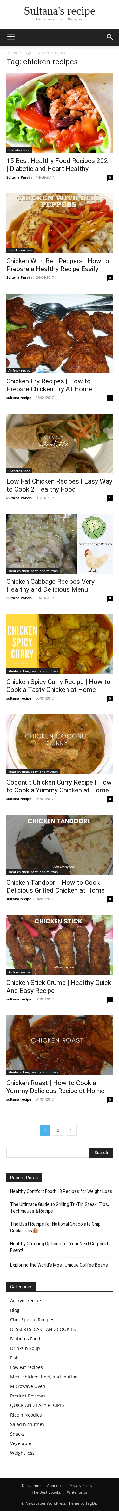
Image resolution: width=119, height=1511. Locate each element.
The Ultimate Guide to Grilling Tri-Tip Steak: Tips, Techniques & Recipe (59, 1208)
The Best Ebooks (46, 1492)
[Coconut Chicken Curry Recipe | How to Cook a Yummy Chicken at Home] (59, 744)
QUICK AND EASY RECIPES (37, 1405)
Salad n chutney (27, 1424)
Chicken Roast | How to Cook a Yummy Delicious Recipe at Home (55, 1087)
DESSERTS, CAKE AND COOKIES (43, 1329)
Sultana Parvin (19, 177)
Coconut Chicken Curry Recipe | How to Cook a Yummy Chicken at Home (59, 786)
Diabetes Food (19, 150)
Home (11, 52)
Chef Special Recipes (32, 1320)
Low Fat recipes (20, 250)
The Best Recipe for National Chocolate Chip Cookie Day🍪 (55, 1227)
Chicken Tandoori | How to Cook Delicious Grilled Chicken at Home (55, 886)
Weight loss (22, 1453)
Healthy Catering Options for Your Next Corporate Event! (60, 1247)
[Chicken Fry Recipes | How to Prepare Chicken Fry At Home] (59, 333)
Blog (14, 1310)
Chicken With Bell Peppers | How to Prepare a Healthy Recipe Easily (57, 265)
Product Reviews (27, 1396)
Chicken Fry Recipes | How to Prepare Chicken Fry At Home (49, 385)
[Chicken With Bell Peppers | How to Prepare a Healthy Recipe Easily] (59, 223)
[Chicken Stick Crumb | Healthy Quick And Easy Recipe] (59, 945)
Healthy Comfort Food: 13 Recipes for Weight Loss (61, 1191)
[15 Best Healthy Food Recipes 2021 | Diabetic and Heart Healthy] (59, 113)
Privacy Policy (80, 1485)
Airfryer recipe (19, 370)
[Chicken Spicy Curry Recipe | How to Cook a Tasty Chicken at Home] (59, 644)
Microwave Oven (27, 1386)
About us (55, 1485)
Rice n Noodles (26, 1415)
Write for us (77, 1492)
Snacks (17, 1434)
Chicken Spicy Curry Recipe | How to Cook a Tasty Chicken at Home (58, 686)
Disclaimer (31, 1485)
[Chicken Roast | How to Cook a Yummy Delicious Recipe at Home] (59, 1045)
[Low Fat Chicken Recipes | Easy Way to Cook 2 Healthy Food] (59, 443)
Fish (14, 1358)
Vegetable (20, 1443)
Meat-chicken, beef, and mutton (33, 571)
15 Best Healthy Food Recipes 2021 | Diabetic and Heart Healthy (59, 165)
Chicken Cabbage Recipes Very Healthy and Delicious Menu (50, 585)
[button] (11, 37)
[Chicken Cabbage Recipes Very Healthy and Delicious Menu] (59, 544)
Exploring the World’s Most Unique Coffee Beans (59, 1264)
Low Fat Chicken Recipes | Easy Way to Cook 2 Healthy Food (59, 485)
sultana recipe (18, 397)
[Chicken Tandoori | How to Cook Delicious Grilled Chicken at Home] (59, 845)
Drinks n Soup (25, 1348)
